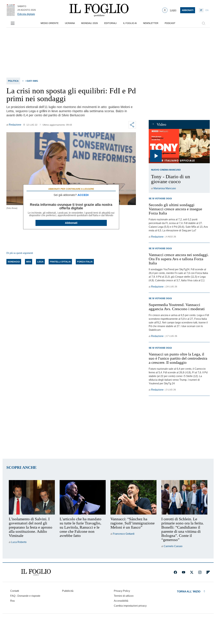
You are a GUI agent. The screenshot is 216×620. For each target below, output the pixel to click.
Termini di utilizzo (124, 595)
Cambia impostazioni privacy (130, 606)
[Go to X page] (191, 572)
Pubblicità (67, 591)
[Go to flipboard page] (208, 572)
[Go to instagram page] (199, 572)
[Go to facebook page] (175, 572)
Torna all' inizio (188, 591)
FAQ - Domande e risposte (25, 595)
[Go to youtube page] (183, 572)
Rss (12, 600)
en (206, 10)
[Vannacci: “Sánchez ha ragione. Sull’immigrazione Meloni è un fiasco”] (133, 497)
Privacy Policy (122, 591)
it (201, 10)
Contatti (14, 591)
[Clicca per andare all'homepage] (36, 572)
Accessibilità (121, 600)
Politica (13, 81)
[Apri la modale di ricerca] (203, 23)
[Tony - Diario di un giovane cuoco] (179, 146)
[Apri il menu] (12, 23)
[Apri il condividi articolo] (132, 124)
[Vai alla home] (99, 10)
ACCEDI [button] (83, 195)
